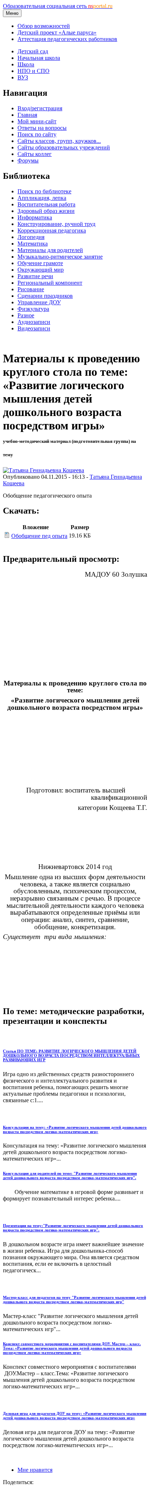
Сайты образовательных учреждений (63, 147)
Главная (27, 115)
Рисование (30, 289)
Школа (25, 64)
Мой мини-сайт (36, 121)
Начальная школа (38, 58)
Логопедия (30, 237)
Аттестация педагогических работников (67, 39)
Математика (32, 243)
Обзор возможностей (43, 26)
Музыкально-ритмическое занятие (60, 257)
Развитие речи (35, 276)
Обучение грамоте (40, 263)
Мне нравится (34, 1470)
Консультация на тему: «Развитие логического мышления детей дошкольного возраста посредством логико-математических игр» (75, 1129)
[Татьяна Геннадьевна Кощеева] (43, 470)
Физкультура (33, 309)
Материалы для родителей (50, 250)
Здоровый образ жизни (46, 211)
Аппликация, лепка (41, 198)
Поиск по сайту (36, 134)
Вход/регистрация (39, 108)
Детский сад (32, 51)
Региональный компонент (49, 283)
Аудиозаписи (33, 322)
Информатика (34, 217)
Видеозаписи (33, 328)
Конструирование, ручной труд (56, 224)
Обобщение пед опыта (39, 536)
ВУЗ (22, 77)
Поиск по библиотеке (44, 191)
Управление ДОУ (39, 302)
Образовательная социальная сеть (57, 6)
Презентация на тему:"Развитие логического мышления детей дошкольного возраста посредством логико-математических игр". (73, 1227)
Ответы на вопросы (42, 128)
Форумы (28, 160)
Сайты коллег (34, 154)
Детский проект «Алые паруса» (56, 32)
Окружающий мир (40, 270)
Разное (25, 315)
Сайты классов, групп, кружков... (59, 141)
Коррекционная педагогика (51, 230)
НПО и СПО (33, 71)
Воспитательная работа (46, 204)
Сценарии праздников (45, 296)
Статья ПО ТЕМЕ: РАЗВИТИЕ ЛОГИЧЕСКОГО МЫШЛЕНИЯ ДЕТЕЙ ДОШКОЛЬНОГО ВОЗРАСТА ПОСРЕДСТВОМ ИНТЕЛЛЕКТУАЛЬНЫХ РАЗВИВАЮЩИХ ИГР (71, 1055)
